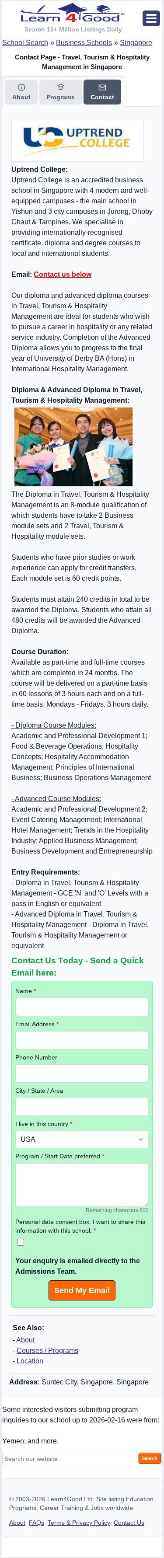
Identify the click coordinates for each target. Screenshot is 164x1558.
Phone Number (36, 1057)
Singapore (136, 42)
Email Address (37, 1024)
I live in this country (43, 1123)
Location (30, 1361)
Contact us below (62, 274)
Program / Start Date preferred (59, 1156)
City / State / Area (39, 1090)
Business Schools (84, 42)
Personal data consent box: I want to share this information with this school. (80, 1226)
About (25, 1340)
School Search (25, 42)
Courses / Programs (47, 1350)
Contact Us (129, 1522)
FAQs (36, 1522)
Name (25, 990)
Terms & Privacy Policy (79, 1522)
